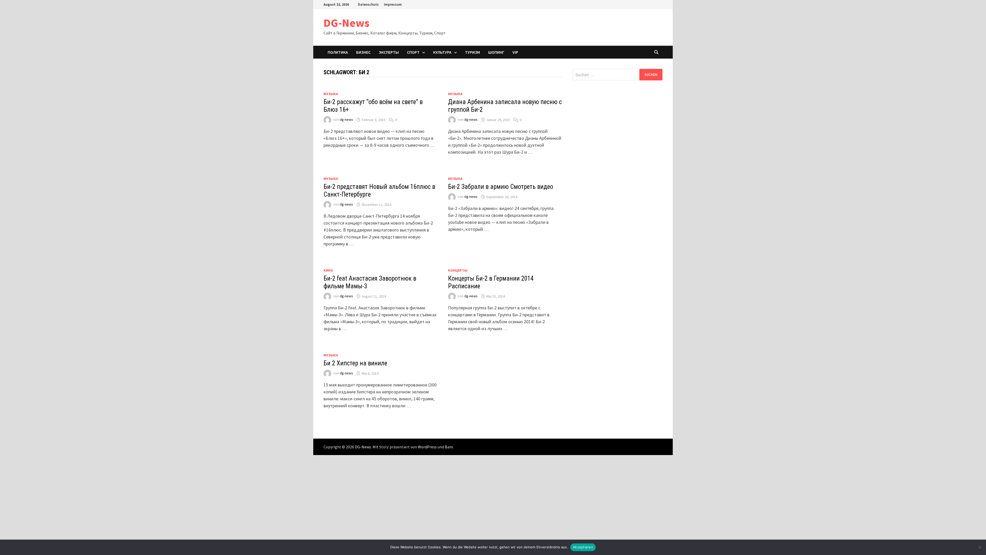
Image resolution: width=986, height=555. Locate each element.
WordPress (427, 446)
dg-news (346, 119)
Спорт (413, 52)
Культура (442, 52)
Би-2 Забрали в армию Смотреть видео (500, 186)
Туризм (472, 52)
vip (515, 52)
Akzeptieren (583, 547)
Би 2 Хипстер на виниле (355, 363)
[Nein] (979, 547)
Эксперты (389, 52)
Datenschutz (368, 4)
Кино (328, 270)
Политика (338, 52)
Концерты (457, 270)
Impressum (393, 4)
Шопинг (496, 52)
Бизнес (363, 52)
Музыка (331, 93)
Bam (449, 446)
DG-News (346, 23)
